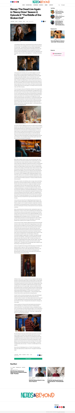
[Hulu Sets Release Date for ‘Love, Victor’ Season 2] (37, 372)
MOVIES (57, 10)
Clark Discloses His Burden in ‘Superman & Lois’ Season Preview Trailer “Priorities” (18, 372)
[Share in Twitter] (43, 21)
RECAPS (16, 21)
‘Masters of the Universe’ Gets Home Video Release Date (59, 17)
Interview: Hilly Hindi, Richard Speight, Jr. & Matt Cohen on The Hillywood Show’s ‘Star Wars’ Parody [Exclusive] (59, 23)
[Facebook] (11, 2)
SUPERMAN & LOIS (18, 367)
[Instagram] (14, 2)
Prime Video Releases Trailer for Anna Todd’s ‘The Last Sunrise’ (59, 12)
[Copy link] (45, 21)
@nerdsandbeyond (57, 53)
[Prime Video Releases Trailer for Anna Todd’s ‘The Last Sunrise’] (53, 12)
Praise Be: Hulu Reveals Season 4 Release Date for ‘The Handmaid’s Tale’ (56, 381)
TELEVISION (20, 21)
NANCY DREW (12, 21)
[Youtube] (16, 2)
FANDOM (14, 367)
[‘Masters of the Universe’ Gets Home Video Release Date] (53, 17)
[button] (11, 5)
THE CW (24, 21)
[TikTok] (18, 2)
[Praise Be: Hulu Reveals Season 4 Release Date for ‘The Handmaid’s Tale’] (56, 372)
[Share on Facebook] (42, 21)
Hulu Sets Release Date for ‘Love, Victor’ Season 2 (37, 381)
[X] (13, 2)
